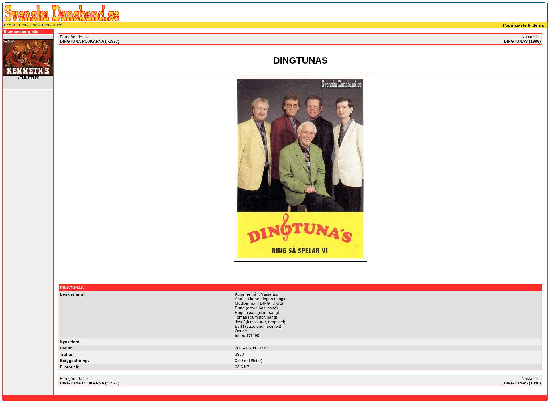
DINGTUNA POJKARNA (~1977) (89, 41)
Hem (7, 25)
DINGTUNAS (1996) (522, 41)
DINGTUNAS (29, 25)
